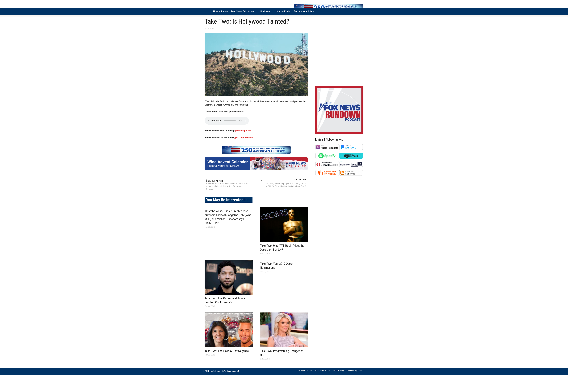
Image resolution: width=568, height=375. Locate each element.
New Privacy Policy (304, 370)
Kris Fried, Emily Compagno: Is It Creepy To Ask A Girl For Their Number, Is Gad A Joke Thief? (285, 185)
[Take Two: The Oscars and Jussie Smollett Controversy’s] (229, 277)
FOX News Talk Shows (241, 12)
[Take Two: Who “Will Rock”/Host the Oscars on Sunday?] (284, 224)
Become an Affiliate (304, 11)
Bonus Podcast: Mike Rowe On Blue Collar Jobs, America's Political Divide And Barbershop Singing (227, 186)
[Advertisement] (339, 57)
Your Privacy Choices (355, 370)
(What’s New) (338, 370)
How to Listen (220, 11)
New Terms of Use (322, 370)
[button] (360, 11)
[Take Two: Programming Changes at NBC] (284, 329)
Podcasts (264, 12)
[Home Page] (208, 11)
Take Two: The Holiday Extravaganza (227, 351)
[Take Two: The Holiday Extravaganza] (229, 329)
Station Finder (283, 11)
